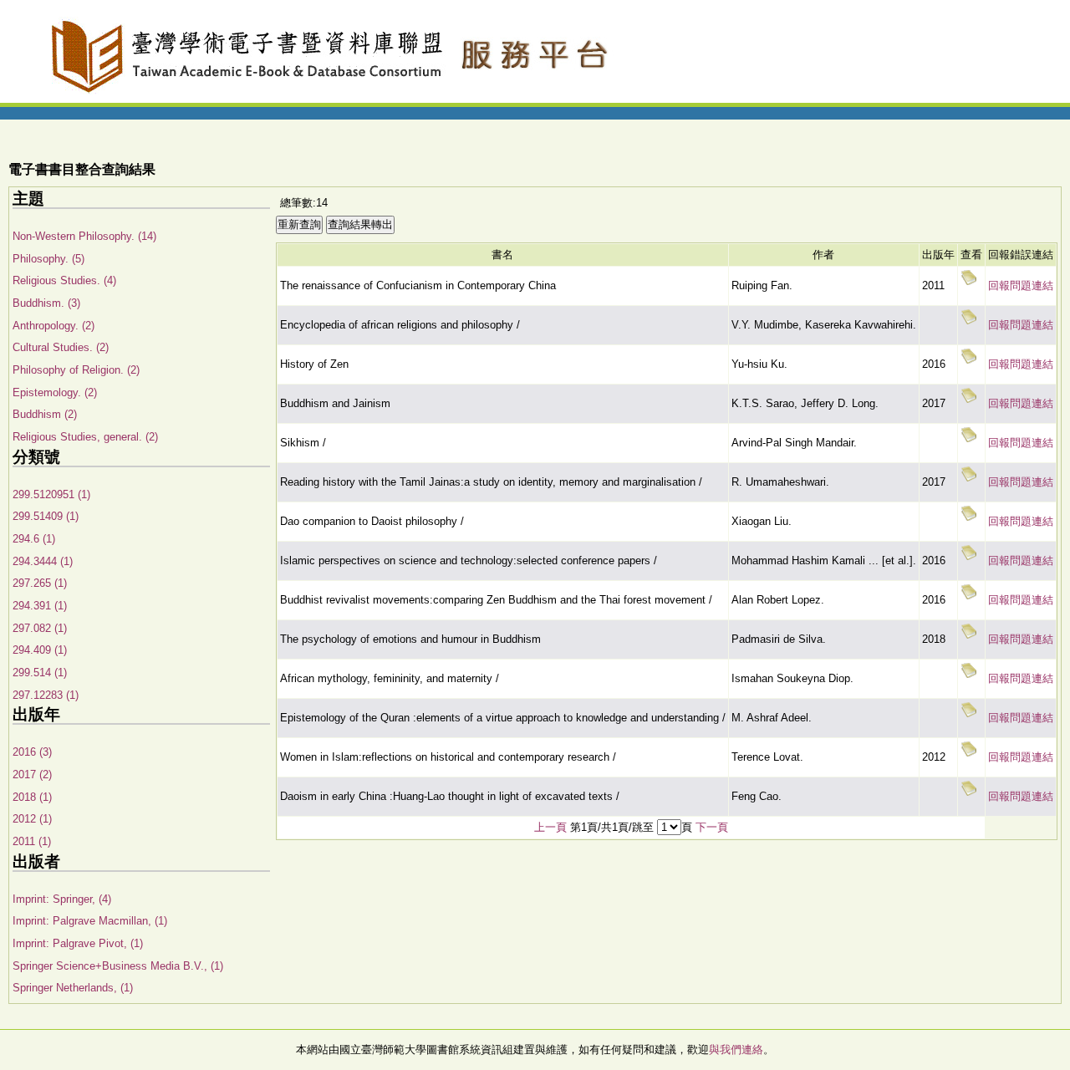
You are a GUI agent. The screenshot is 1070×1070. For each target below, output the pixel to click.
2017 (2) (32, 774)
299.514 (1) (40, 672)
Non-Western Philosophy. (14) (84, 236)
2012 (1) (32, 819)
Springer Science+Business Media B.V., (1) (118, 966)
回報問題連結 (1020, 285)
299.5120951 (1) (51, 494)
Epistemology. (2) (55, 392)
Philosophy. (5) (48, 258)
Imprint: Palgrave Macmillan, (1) (90, 921)
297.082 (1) (40, 628)
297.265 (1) (40, 583)
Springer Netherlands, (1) (73, 987)
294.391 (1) (40, 605)
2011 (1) (32, 841)
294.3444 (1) (43, 561)
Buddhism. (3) (46, 303)
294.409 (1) (40, 650)
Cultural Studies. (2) (61, 347)
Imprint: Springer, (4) (62, 899)
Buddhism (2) (45, 414)
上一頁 (550, 827)
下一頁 (712, 827)
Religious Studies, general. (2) (85, 437)
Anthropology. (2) (53, 325)
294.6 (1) (34, 538)
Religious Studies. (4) (64, 280)
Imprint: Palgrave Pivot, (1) (78, 943)
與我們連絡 (736, 1049)
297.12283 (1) (46, 695)
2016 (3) (32, 752)
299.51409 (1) (46, 516)
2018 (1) (32, 797)
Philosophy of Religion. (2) (76, 370)
